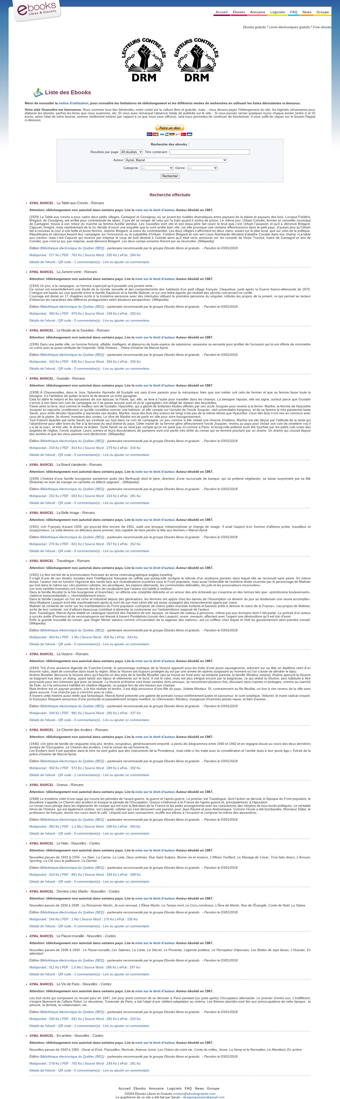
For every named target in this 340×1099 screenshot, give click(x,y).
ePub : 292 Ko (130, 313)
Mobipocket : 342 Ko (44, 361)
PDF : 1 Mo (70, 637)
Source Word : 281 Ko (101, 1019)
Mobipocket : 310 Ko (44, 874)
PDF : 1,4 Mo (71, 967)
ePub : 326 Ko (130, 361)
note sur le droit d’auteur (154, 210)
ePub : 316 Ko (130, 448)
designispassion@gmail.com (204, 1097)
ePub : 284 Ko (130, 255)
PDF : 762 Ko (72, 255)
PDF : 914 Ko (72, 448)
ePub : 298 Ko (130, 874)
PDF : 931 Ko (72, 1019)
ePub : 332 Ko (130, 768)
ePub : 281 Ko (130, 496)
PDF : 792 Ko (72, 1063)
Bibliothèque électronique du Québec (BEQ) (72, 248)
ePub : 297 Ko (129, 967)
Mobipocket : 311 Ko (44, 967)
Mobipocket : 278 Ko (44, 1063)
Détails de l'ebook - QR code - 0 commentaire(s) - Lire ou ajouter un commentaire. (89, 320)
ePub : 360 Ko (130, 826)
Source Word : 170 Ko (98, 919)
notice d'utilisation (73, 103)
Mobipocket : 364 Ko (44, 637)
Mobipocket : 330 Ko (44, 1019)
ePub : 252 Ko (130, 544)
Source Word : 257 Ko (101, 544)
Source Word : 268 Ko (100, 967)
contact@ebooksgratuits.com (194, 1094)
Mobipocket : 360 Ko (44, 313)
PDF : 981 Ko (72, 713)
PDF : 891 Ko (72, 874)
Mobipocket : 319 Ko (44, 448)
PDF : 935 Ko (72, 361)
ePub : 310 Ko (130, 1019)
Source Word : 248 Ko (101, 313)
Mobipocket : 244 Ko (44, 919)
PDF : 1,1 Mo (72, 826)
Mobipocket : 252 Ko (44, 496)
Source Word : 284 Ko (101, 361)
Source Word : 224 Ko (101, 496)
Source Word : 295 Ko (101, 713)
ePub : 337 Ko (130, 713)
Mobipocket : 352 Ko (44, 768)
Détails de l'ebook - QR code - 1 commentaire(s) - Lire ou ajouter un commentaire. (89, 262)
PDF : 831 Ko (72, 544)
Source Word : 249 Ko (101, 1063)
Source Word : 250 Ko (101, 255)
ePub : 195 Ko (127, 919)
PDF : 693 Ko (72, 496)
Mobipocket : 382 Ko (44, 826)
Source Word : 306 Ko (98, 637)
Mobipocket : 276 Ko (44, 544)
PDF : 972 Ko (72, 768)
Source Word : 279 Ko (101, 448)
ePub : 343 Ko (127, 637)
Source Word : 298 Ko (100, 826)
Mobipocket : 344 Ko (44, 713)
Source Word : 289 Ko (101, 768)
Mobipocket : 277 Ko (44, 255)
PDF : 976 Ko (72, 313)
